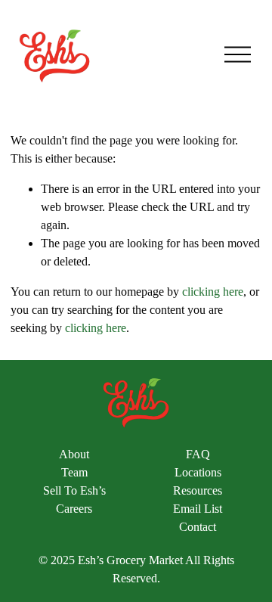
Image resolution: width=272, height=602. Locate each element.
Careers (74, 508)
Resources (197, 490)
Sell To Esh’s (74, 490)
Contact (197, 526)
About (74, 454)
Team (74, 472)
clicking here (212, 291)
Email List (197, 508)
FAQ (198, 454)
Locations (198, 472)
